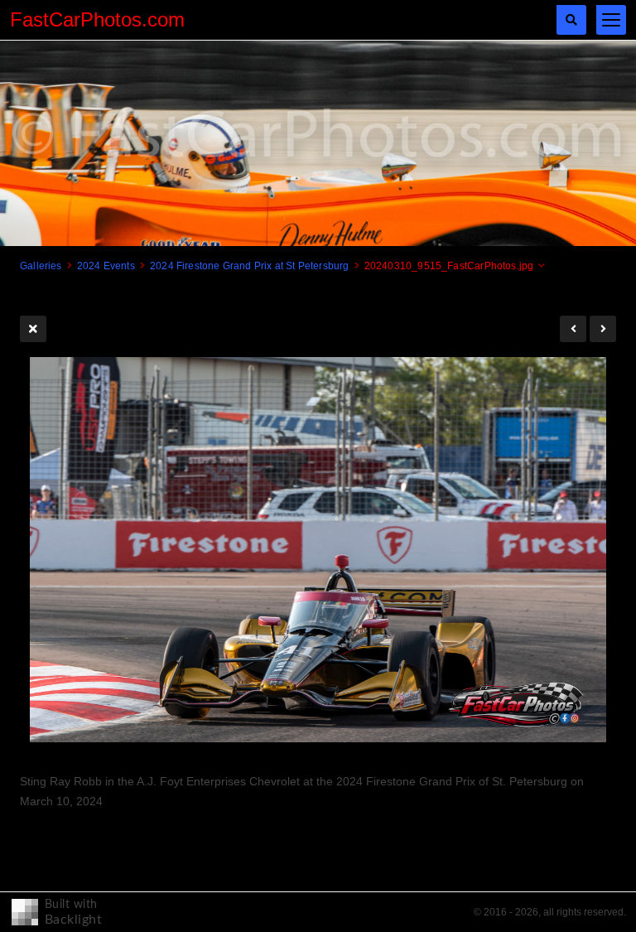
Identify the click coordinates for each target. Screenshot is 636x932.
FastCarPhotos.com (97, 19)
